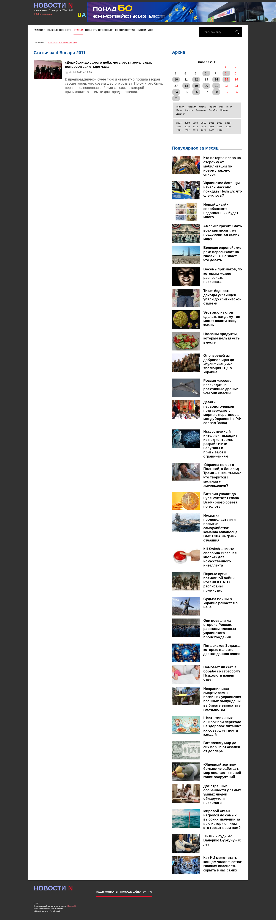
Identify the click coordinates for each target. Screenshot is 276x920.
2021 (179, 130)
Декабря (180, 114)
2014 (179, 126)
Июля (179, 110)
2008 (187, 123)
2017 (203, 126)
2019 (220, 126)
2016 (195, 126)
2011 (211, 123)
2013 (228, 123)
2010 (203, 123)
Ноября (224, 110)
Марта (202, 107)
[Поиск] (237, 32)
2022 (187, 130)
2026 (220, 130)
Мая (221, 107)
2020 (228, 126)
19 (196, 85)
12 (196, 79)
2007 (179, 123)
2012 (219, 123)
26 (196, 92)
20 (206, 85)
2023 (195, 130)
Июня (229, 107)
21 (216, 85)
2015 (187, 126)
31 (176, 98)
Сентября (201, 110)
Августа (189, 110)
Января (180, 107)
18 (186, 85)
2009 (195, 123)
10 (176, 79)
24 (176, 92)
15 (226, 79)
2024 (203, 130)
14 (216, 79)
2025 (211, 130)
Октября (213, 110)
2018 (211, 126)
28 (216, 92)
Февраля (191, 107)
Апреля (212, 107)
